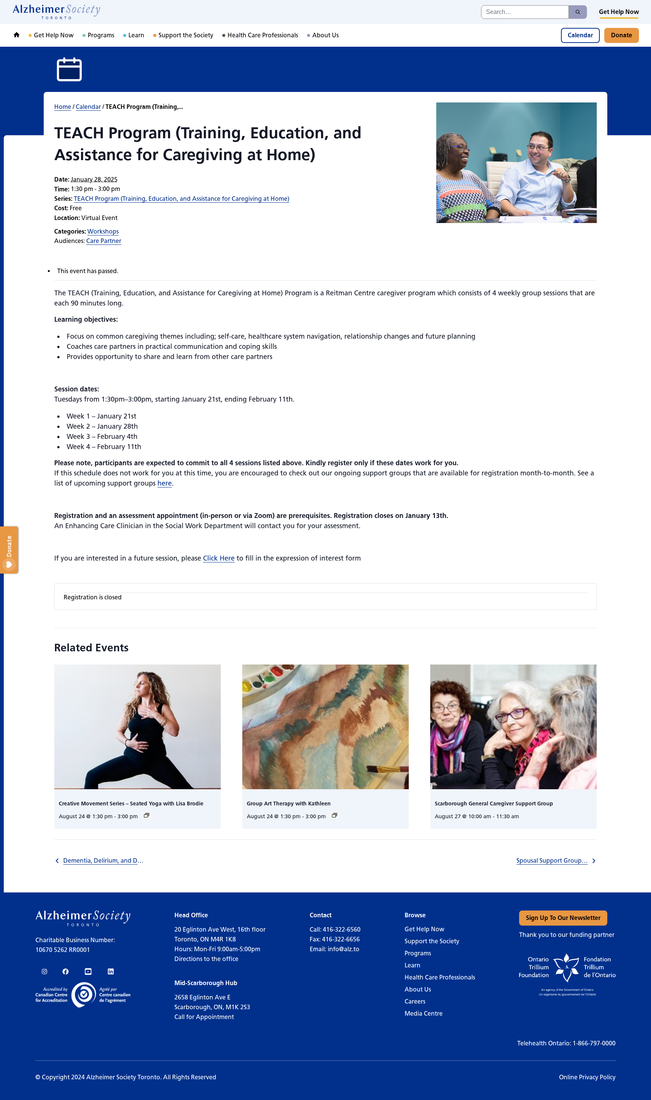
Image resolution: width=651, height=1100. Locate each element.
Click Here (219, 558)
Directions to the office (206, 958)
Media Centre (424, 1013)
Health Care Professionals (440, 977)
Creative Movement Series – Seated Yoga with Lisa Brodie (131, 804)
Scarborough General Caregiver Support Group (494, 804)
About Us (418, 989)
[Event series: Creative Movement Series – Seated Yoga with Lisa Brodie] (146, 815)
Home (62, 106)
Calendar (88, 106)
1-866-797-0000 (594, 1043)
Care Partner (103, 240)
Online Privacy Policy (587, 1077)
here (164, 483)
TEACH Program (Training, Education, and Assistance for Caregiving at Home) (181, 198)
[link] (56, 12)
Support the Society (432, 941)
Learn (412, 965)
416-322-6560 (342, 929)
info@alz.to (343, 949)
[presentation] (137, 727)
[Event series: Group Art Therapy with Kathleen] (334, 815)
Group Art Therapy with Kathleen (289, 804)
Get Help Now (424, 929)
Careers (415, 1001)
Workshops (103, 231)
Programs (418, 953)
